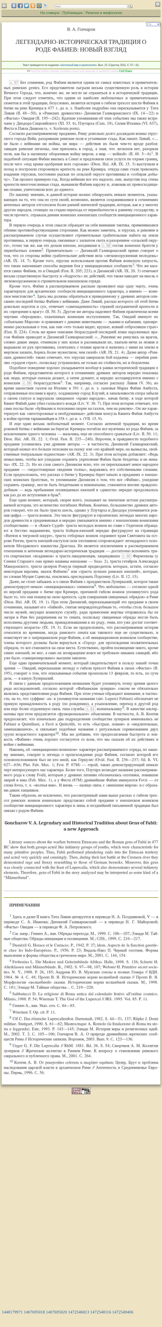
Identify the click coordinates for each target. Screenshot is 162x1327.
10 (57, 733)
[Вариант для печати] (5, 7)
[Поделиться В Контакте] (13, 5)
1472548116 (100, 1312)
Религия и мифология (104, 13)
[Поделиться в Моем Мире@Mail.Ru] (39, 5)
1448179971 (12, 1312)
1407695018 (34, 1312)
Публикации (72, 13)
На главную (49, 13)
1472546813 (78, 1312)
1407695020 (56, 1312)
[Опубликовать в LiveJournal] (45, 5)
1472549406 (122, 1312)
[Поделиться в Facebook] (20, 5)
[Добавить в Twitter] (26, 5)
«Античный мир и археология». (78, 65)
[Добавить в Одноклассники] (32, 5)
